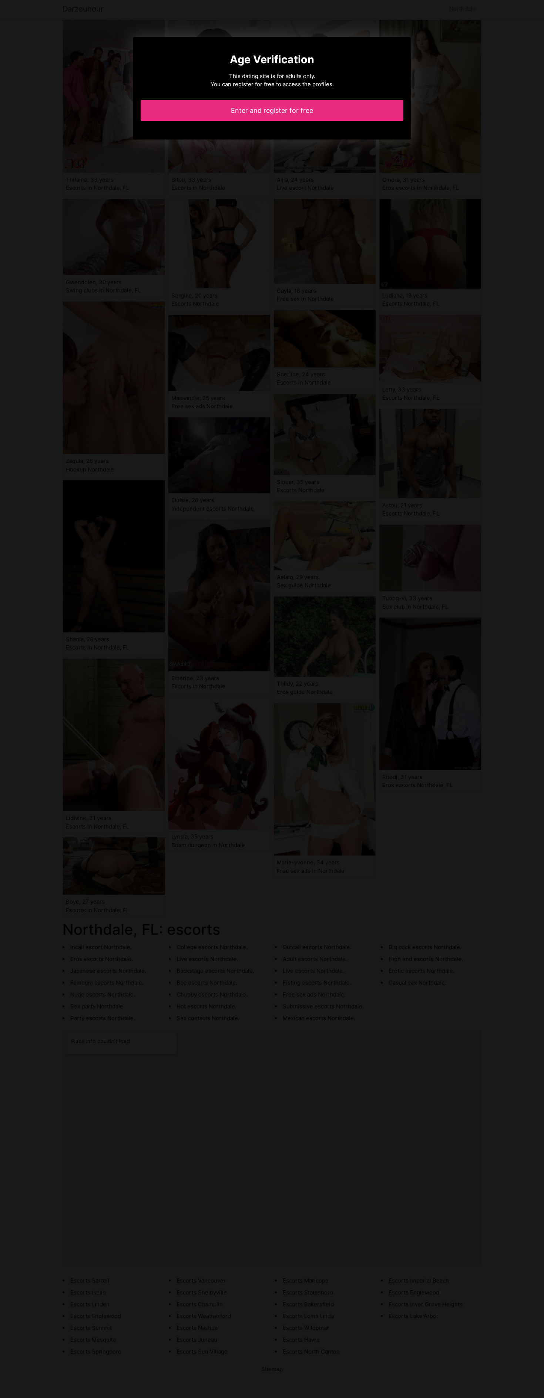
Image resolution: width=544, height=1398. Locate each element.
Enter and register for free (272, 110)
